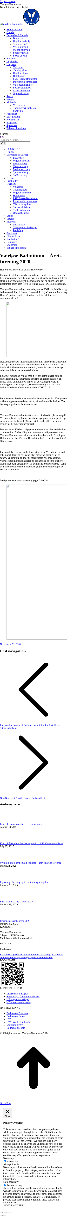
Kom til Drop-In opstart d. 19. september (21, 824)
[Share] (4, 1212)
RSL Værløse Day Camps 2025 (16, 901)
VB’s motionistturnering (19, 1002)
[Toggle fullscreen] (8, 1212)
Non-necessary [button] (11, 1181)
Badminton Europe (16, 1016)
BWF (9, 1019)
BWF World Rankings (18, 1022)
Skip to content (7, 1)
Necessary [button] (8, 1158)
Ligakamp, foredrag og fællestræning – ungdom (24, 882)
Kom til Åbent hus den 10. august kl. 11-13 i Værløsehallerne (31, 843)
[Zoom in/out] (11, 1212)
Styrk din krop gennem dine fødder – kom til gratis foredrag (30, 862)
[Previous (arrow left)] (1, 1215)
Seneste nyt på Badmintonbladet (23, 996)
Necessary (12, 1161)
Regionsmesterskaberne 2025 (15, 921)
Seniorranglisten (15, 1025)
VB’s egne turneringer (18, 999)
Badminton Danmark (17, 1013)
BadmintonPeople (16, 1027)
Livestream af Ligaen (17, 993)
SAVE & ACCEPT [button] (13, 1205)
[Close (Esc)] (1, 1212)
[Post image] (9, 821)
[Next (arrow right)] (4, 1215)
